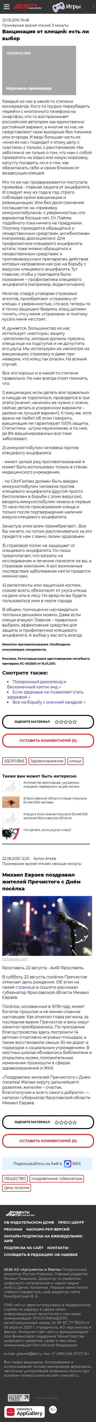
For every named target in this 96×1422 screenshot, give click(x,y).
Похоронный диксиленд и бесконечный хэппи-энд (36, 684)
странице (25, 987)
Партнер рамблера (46, 1397)
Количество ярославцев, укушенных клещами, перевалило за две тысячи (51, 784)
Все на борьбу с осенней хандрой (47, 702)
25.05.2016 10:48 (15, 20)
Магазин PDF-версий (48, 1229)
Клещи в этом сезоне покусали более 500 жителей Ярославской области (55, 816)
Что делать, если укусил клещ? (47, 830)
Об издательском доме (29, 1222)
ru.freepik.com (14, 959)
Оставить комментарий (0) (48, 740)
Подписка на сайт (23, 1248)
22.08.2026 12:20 (16, 858)
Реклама (13, 1229)
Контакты (57, 1248)
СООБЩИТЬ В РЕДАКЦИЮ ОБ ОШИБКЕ (41, 1255)
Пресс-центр (71, 1222)
